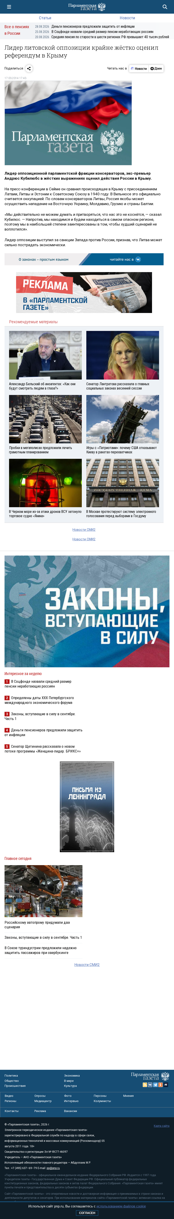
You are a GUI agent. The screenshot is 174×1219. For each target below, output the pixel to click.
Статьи (45, 17)
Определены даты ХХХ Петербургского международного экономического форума (39, 700)
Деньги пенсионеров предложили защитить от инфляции (85, 26)
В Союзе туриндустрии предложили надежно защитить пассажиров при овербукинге (41, 950)
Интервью (71, 1101)
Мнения (128, 1095)
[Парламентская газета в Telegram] (155, 1084)
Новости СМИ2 (83, 530)
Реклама (40, 1111)
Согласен (87, 1213)
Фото (68, 1095)
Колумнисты (102, 1101)
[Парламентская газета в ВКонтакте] (150, 1084)
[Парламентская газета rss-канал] (145, 1084)
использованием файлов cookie (121, 1206)
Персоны (100, 1095)
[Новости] (139, 68)
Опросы (40, 1095)
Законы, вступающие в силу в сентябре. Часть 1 (43, 937)
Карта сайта (161, 1125)
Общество (12, 1080)
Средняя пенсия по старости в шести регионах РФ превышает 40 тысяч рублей (102, 37)
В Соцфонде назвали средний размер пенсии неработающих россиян (94, 32)
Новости (127, 17)
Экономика (72, 1075)
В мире (69, 1080)
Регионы (10, 1101)
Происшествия (15, 1085)
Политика (11, 1075)
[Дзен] (156, 68)
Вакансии (70, 1111)
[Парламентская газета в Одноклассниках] (160, 1084)
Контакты (12, 1111)
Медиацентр (43, 1101)
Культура (70, 1085)
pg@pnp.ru (53, 1168)
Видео (9, 1095)
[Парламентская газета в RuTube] (166, 1084)
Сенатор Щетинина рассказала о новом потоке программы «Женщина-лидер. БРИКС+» (43, 748)
